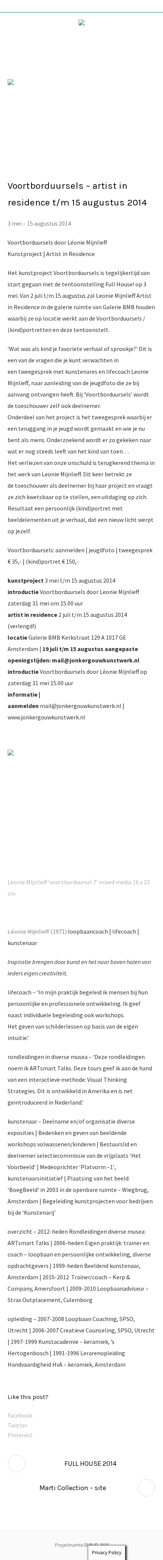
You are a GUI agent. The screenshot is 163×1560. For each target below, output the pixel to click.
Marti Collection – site (72, 1488)
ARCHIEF (21, 164)
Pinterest (20, 1435)
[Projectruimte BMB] (81, 24)
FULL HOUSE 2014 (90, 1463)
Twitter (17, 1425)
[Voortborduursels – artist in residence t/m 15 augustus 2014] (81, 111)
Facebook (20, 1415)
